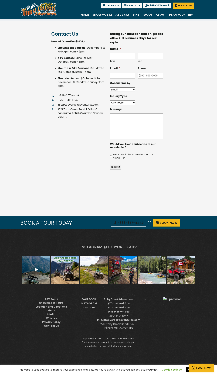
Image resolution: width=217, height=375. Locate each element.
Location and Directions (51, 307)
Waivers (51, 318)
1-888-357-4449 (158, 5)
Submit (115, 167)
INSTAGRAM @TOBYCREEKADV (108, 247)
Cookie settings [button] (172, 369)
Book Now (203, 367)
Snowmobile (102, 15)
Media (51, 314)
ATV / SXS (122, 15)
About (161, 15)
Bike (136, 15)
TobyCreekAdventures (118, 299)
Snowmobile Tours (51, 303)
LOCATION (112, 5)
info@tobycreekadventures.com (118, 320)
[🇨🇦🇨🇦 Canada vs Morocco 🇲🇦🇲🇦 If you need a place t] (123, 270)
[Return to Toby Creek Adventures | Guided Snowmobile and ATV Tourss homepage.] (38, 9)
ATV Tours (51, 299)
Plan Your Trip (181, 15)
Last (140, 60)
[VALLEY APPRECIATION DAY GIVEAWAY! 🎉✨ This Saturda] (65, 270)
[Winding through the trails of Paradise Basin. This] (94, 270)
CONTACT (133, 5)
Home (85, 15)
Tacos (147, 15)
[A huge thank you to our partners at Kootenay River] (152, 270)
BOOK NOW (184, 5)
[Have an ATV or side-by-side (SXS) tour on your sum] (36, 270)
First (112, 60)
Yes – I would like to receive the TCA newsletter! (133, 156)
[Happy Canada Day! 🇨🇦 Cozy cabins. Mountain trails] (181, 270)
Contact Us (51, 326)
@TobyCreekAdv (119, 303)
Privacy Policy (51, 322)
